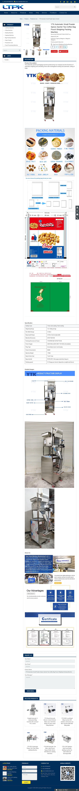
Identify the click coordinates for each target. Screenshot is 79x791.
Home (21, 18)
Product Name (28, 669)
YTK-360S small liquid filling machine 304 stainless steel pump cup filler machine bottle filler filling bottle (67, 722)
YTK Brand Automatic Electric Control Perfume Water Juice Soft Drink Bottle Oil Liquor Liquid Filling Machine (50, 722)
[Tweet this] (57, 47)
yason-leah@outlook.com (21, 1)
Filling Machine (8, 30)
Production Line (33, 18)
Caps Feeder (8, 40)
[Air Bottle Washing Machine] (5, 775)
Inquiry (55, 51)
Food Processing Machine (11, 45)
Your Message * (28, 675)
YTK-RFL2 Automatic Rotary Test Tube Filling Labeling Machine (32, 748)
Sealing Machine (9, 32)
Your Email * (28, 664)
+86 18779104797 (46, 766)
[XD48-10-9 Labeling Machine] (5, 780)
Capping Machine (9, 35)
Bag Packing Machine (10, 37)
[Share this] (53, 47)
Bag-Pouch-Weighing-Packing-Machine (62, 44)
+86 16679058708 (8, 1)
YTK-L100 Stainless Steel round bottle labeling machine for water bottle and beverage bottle (67, 750)
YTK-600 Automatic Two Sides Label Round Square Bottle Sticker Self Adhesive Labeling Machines (50, 750)
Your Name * (28, 658)
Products (27, 18)
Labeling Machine (9, 27)
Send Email (64, 51)
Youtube (6, 59)
